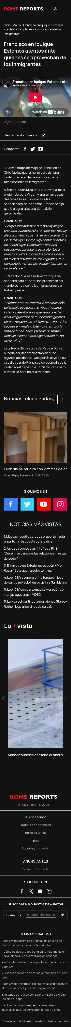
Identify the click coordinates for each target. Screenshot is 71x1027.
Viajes (17, 25)
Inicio (7, 25)
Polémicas (26, 475)
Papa (15, 475)
